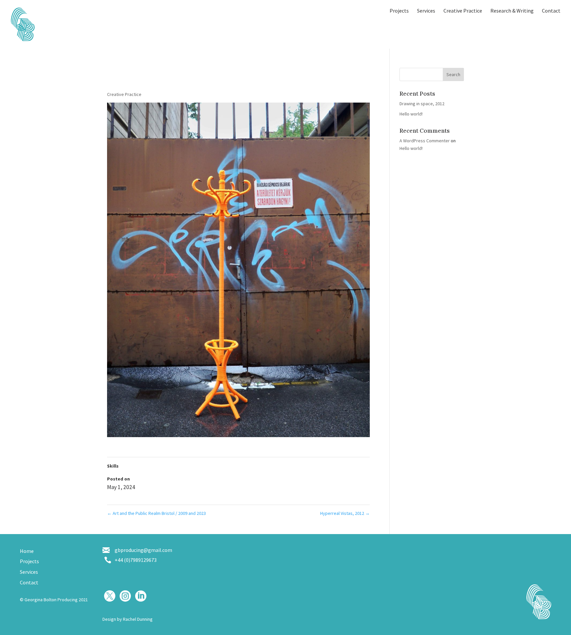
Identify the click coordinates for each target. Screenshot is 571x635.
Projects (399, 11)
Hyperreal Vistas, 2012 (345, 513)
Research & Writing (512, 11)
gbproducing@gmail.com (143, 550)
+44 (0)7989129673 (136, 560)
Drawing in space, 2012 (422, 104)
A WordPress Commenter (425, 141)
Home (27, 551)
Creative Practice (462, 11)
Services (426, 11)
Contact (551, 11)
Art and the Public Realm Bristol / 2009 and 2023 (156, 513)
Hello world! (411, 114)
